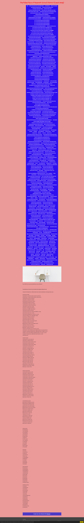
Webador (48, 513)
